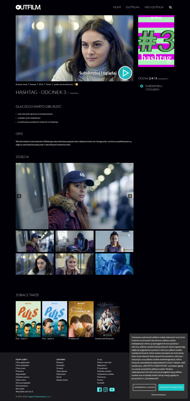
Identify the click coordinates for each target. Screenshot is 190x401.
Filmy (117, 7)
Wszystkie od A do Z (24, 391)
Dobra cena (21, 380)
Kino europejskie (23, 383)
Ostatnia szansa (22, 377)
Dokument (61, 374)
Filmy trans (20, 368)
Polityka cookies (104, 371)
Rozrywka (20, 388)
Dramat (59, 368)
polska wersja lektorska (63, 84)
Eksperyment (62, 380)
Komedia (60, 365)
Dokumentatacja (158, 395)
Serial (58, 377)
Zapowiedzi (21, 374)
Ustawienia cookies (105, 374)
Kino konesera (22, 385)
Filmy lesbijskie (22, 365)
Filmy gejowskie (22, 362)
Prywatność (102, 368)
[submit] (170, 7)
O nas (99, 359)
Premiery (20, 371)
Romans (59, 362)
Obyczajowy (61, 371)
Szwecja (33, 84)
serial (25, 84)
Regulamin (101, 365)
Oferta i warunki (104, 362)
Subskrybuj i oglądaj (98, 72)
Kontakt (100, 383)
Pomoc (100, 380)
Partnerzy (101, 377)
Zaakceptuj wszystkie (171, 387)
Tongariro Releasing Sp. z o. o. (39, 397)
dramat (19, 84)
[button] (156, 66)
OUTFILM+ (133, 7)
